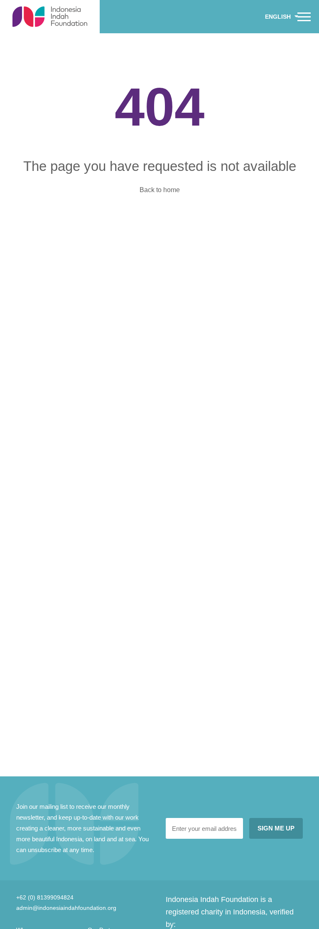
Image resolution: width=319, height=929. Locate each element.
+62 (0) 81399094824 (45, 897)
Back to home (160, 189)
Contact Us (31, 37)
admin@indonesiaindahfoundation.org (66, 907)
